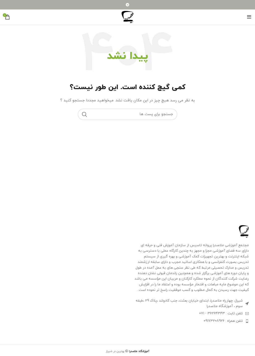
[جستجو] (84, 114)
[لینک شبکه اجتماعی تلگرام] (127, 4)
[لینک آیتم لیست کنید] (191, 313)
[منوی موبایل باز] (249, 17)
